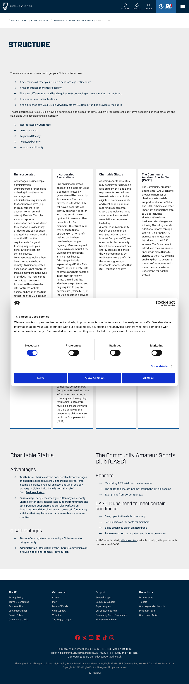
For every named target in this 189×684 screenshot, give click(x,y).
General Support (104, 597)
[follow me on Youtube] (91, 638)
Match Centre (146, 597)
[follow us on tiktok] (105, 638)
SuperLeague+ (103, 606)
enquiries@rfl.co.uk (80, 649)
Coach (55, 597)
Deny (40, 377)
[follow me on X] (84, 638)
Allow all (148, 377)
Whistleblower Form (106, 619)
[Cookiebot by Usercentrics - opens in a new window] (158, 303)
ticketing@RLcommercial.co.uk (80, 652)
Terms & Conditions (19, 602)
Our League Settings (106, 610)
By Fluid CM (94, 672)
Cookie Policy (16, 615)
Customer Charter (18, 610)
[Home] (5, 6)
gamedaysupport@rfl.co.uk (105, 656)
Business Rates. (35, 492)
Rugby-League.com (21, 6)
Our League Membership (152, 606)
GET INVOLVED (19, 20)
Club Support (59, 610)
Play (54, 602)
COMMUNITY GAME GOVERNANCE (73, 20)
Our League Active (148, 615)
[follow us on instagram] (112, 638)
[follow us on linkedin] (98, 638)
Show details (159, 366)
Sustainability (16, 606)
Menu (182, 6)
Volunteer (57, 615)
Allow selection (94, 377)
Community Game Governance (111, 615)
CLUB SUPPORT (40, 20)
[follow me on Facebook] (77, 638)
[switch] (73, 353)
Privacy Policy (16, 597)
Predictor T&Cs (147, 610)
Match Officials (60, 606)
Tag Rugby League (61, 619)
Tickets (143, 602)
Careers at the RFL (18, 619)
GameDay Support (105, 602)
